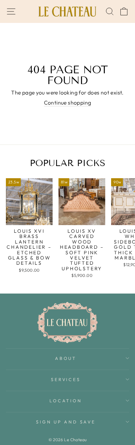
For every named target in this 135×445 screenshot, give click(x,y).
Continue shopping (67, 102)
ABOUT (65, 358)
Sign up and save (65, 422)
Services (65, 379)
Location (66, 400)
